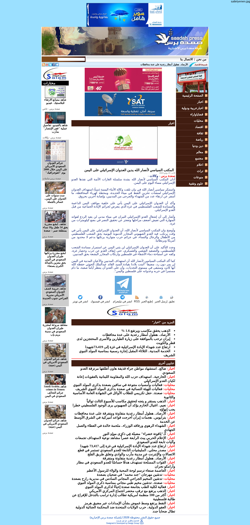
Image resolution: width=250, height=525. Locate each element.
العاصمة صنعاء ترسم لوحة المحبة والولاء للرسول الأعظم (126, 470)
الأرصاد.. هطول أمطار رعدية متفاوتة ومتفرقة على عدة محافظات (120, 413)
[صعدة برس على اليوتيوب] (47, 65)
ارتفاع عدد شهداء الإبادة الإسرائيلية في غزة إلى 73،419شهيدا (127, 347)
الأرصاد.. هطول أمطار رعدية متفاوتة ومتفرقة (134, 458)
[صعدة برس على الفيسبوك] (53, 65)
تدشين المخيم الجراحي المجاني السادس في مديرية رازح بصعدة (117, 478)
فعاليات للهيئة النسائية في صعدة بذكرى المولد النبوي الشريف (119, 389)
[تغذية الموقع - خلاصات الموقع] (43, 65)
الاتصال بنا (186, 59)
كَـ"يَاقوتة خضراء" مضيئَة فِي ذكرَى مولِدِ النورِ (134, 434)
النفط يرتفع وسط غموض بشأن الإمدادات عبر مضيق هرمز (125, 503)
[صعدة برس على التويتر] (50, 65)
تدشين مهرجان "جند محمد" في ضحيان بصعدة (129, 474)
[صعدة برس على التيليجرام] (57, 65)
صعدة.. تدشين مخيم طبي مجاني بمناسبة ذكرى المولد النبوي (120, 483)
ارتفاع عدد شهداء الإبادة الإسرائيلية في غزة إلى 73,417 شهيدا (123, 446)
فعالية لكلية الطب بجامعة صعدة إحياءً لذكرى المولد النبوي (125, 487)
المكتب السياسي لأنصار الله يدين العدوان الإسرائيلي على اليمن (129, 170)
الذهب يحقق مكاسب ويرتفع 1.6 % (145, 330)
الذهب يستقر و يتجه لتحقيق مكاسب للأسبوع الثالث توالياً (126, 401)
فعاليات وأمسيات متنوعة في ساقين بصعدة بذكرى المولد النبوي (117, 385)
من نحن (201, 59)
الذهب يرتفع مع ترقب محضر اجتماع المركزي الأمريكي (127, 491)
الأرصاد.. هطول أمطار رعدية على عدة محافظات (136, 335)
